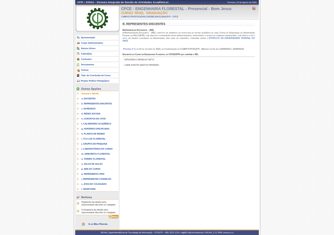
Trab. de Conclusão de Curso (96, 75)
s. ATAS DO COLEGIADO (94, 184)
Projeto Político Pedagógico (95, 81)
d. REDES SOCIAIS (90, 113)
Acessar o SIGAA (90, 93)
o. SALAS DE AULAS (91, 164)
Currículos (86, 59)
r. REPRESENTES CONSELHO (96, 179)
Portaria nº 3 (129, 49)
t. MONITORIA (88, 189)
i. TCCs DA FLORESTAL (93, 139)
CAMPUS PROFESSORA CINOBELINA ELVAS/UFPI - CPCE (149, 16)
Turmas (85, 70)
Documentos (87, 64)
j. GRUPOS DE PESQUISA (94, 144)
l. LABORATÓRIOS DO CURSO (97, 149)
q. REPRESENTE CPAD (92, 174)
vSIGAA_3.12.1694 (213, 232)
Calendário (86, 54)
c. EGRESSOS (88, 108)
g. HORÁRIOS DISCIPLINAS (95, 129)
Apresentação (88, 37)
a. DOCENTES (88, 98)
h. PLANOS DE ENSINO (93, 134)
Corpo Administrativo (92, 43)
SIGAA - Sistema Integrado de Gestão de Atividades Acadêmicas (127, 2)
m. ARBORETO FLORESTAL (95, 154)
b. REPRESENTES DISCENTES (96, 103)
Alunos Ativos (88, 48)
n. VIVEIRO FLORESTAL (93, 159)
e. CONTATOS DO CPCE (93, 119)
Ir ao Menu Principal (98, 224)
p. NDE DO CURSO (91, 169)
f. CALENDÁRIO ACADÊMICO (96, 124)
